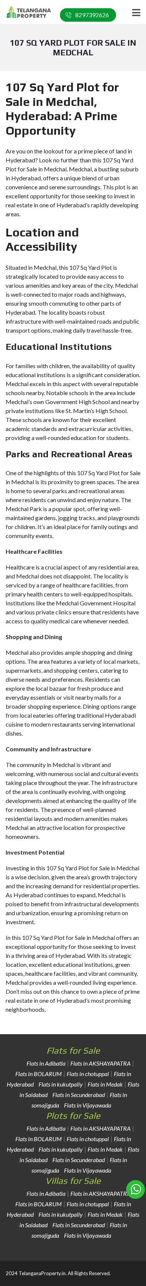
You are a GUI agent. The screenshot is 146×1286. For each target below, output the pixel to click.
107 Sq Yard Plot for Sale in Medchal (68, 937)
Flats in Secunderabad (78, 1094)
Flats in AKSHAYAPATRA (100, 1063)
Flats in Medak (105, 1084)
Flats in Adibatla (46, 1063)
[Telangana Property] (26, 12)
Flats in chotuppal (88, 1073)
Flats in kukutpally (61, 1084)
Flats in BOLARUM (38, 1073)
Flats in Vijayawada (87, 1105)
